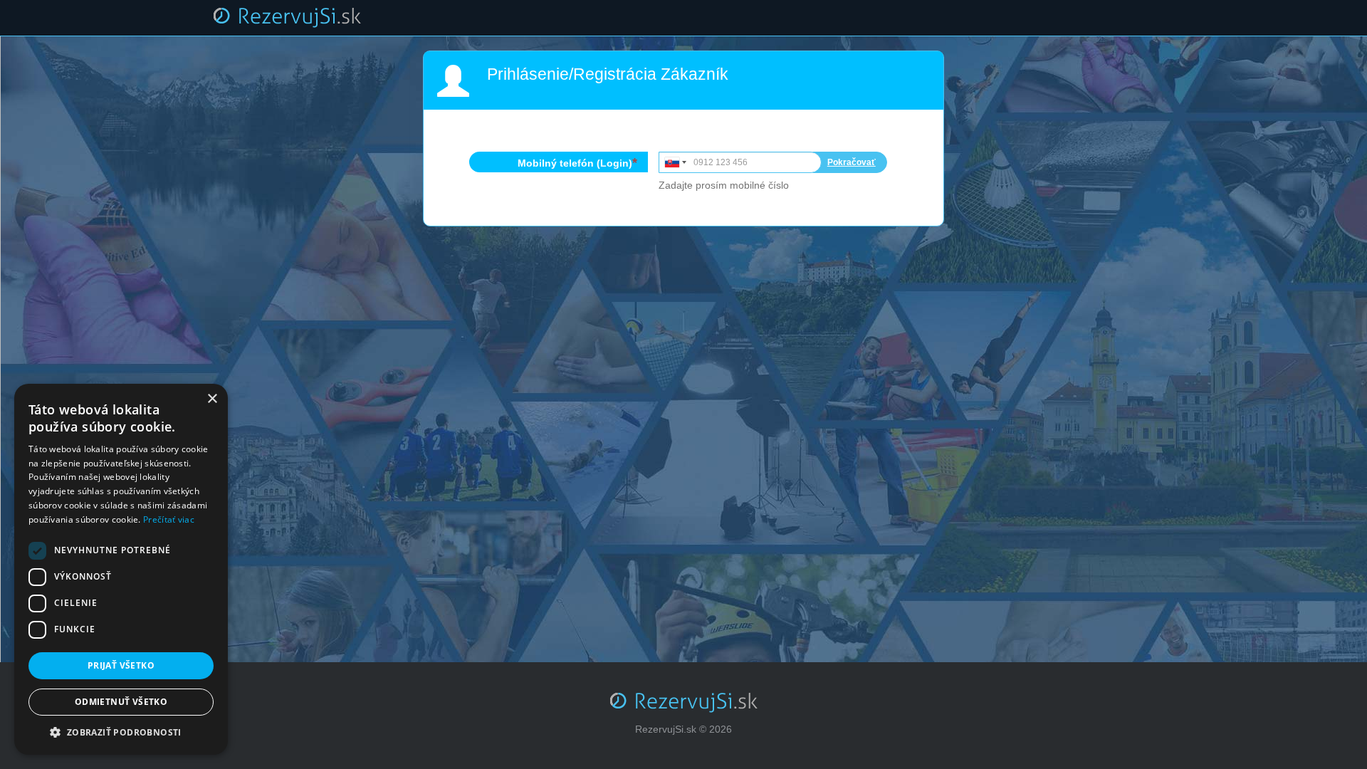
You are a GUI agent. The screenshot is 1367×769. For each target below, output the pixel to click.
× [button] (211, 399)
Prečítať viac (168, 519)
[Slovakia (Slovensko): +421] (674, 162)
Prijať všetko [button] (121, 665)
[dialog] (121, 569)
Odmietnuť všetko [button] (121, 702)
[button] (121, 733)
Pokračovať (851, 162)
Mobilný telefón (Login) (575, 163)
